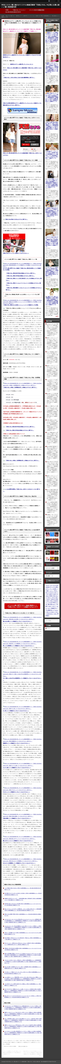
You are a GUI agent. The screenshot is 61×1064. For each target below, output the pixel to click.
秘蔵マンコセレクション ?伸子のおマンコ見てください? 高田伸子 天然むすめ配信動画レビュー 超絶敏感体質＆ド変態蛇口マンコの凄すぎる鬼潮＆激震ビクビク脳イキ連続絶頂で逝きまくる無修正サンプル (52, 481)
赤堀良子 (55, 613)
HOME (7, 10)
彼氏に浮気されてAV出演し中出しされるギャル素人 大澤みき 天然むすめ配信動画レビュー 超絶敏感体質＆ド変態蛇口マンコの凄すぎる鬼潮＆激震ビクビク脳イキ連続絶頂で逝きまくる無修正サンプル (52, 467)
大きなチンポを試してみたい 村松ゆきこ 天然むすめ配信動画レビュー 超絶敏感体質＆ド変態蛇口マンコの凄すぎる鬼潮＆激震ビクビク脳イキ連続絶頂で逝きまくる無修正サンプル (22, 962)
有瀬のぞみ (34, 1040)
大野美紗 (47, 596)
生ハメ (21, 1042)
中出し (24, 1040)
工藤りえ (48, 600)
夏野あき (51, 594)
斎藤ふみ (51, 600)
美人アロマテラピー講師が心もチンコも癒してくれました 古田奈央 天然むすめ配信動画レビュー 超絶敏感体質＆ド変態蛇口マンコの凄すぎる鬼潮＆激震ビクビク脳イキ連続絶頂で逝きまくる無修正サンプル (23, 991)
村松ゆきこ (54, 604)
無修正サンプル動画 (16, 1042)
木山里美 (50, 602)
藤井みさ (51, 613)
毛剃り (9, 1042)
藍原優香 (48, 613)
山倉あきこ (49, 599)
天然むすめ (28, 1040)
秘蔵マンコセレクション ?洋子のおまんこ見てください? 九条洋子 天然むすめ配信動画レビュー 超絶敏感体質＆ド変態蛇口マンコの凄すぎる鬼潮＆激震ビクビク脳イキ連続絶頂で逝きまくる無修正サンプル (23, 1026)
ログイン (49, 628)
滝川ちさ (49, 608)
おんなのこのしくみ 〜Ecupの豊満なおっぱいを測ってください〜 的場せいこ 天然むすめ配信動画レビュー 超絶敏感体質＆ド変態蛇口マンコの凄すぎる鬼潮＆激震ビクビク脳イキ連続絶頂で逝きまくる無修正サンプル (23, 927)
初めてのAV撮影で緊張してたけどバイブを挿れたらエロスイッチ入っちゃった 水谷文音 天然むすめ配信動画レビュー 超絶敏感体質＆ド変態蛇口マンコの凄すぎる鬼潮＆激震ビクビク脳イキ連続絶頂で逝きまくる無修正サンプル (22, 955)
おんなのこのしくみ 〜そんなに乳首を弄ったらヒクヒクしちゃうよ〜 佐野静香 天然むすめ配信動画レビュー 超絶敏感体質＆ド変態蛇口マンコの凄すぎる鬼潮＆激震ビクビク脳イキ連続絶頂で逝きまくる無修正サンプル (23, 921)
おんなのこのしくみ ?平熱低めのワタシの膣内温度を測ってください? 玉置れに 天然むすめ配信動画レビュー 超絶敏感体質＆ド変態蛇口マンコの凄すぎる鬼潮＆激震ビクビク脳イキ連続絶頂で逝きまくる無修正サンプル (23, 1008)
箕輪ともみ (49, 612)
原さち (48, 594)
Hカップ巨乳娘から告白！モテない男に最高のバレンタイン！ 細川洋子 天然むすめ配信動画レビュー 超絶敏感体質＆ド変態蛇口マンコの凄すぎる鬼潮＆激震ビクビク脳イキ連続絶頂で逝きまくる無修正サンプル (23, 1020)
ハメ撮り (20, 1040)
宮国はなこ (49, 597)
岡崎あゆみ (53, 599)
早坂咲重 (55, 600)
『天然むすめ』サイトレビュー (19, 10)
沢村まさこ (54, 606)
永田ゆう (50, 606)
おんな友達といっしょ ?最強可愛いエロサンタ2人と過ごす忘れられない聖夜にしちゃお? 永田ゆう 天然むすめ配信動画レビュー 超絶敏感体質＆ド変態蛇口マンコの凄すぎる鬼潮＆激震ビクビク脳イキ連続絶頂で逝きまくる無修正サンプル (23, 979)
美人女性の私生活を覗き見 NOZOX (13, 12)
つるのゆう (48, 585)
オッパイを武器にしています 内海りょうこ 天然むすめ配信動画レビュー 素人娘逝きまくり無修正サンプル (12, 1052)
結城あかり (53, 612)
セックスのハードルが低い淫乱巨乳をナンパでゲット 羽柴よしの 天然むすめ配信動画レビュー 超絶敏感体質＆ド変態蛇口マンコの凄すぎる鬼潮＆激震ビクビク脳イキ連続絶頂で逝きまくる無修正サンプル (23, 1033)
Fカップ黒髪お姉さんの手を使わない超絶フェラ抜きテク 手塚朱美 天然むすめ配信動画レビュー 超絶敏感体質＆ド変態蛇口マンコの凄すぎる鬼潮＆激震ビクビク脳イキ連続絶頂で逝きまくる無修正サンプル (52, 438)
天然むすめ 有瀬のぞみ (22, 1046)
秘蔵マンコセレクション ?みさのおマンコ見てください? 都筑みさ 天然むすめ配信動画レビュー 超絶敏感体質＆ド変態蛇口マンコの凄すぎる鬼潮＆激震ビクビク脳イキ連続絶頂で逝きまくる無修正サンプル (23, 1014)
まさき (51, 585)
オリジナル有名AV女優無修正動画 (36, 10)
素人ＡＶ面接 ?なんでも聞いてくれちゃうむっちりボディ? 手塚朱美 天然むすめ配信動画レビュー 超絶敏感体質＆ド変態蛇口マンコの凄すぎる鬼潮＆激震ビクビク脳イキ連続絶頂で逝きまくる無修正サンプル (52, 412)
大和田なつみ (55, 594)
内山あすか (52, 592)
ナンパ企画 (16, 1040)
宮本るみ (53, 597)
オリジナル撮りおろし (8, 1040)
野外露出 (8, 1044)
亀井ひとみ (48, 592)
